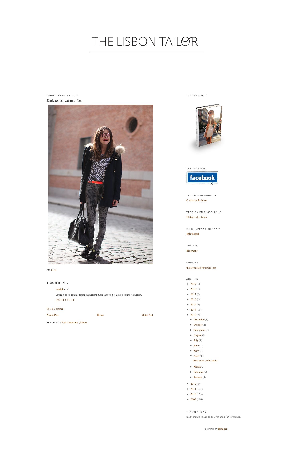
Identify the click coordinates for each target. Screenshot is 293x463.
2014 (194, 309)
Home (100, 315)
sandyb (60, 289)
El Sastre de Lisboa (196, 217)
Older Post (147, 315)
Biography (192, 250)
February (199, 372)
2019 (194, 284)
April (197, 356)
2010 (194, 394)
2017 (194, 294)
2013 (194, 315)
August (198, 335)
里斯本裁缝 (192, 234)
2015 (194, 304)
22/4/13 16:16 (65, 300)
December (199, 319)
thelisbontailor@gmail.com (201, 267)
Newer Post (53, 315)
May (196, 350)
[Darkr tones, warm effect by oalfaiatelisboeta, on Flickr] (101, 264)
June (196, 345)
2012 (194, 383)
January (198, 377)
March (197, 366)
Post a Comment (55, 308)
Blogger (222, 428)
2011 (194, 389)
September (200, 330)
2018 (194, 289)
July (196, 340)
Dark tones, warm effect (205, 360)
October (198, 324)
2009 (194, 399)
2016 (194, 299)
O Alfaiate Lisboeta (196, 200)
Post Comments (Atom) (74, 322)
